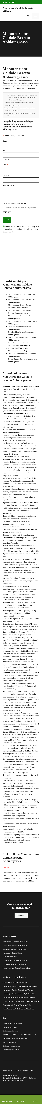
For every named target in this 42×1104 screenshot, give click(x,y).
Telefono (6, 175)
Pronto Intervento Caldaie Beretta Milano (17, 968)
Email (5, 165)
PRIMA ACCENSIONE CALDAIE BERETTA (19, 1035)
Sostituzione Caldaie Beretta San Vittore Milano (19, 997)
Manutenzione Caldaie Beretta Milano (15, 942)
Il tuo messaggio (9, 185)
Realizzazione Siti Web (19, 1078)
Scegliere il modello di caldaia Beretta (15, 1038)
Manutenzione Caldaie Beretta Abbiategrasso (20, 873)
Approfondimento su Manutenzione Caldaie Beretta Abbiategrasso (20, 109)
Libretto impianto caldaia (11, 1050)
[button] (28, 16)
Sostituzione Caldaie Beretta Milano (15, 964)
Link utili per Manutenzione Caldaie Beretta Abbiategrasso (20, 114)
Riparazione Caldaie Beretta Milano (15, 949)
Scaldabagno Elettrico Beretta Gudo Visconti (18, 990)
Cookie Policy (28, 1070)
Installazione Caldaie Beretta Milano (15, 960)
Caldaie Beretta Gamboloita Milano (15, 982)
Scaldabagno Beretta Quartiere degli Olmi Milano (19, 994)
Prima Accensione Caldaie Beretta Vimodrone (18, 1009)
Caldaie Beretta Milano (10, 957)
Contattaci (21, 915)
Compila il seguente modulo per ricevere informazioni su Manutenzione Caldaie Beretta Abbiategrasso (23, 97)
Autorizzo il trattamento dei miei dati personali (20, 208)
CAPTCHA (7, 212)
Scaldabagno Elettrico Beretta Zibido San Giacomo (20, 986)
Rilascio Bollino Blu (9, 1042)
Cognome (6, 159)
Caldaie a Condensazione (11, 1046)
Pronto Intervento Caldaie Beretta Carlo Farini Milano (21, 1001)
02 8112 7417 (10, 2)
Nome (5, 150)
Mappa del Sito (8, 1070)
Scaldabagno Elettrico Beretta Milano (15, 945)
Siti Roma (32, 1078)
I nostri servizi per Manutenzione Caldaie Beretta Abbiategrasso (19, 104)
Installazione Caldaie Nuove (12, 1023)
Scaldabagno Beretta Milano (12, 953)
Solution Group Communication (14, 1080)
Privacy (18, 1070)
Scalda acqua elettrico (10, 1027)
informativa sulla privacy (17, 203)
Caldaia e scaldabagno (10, 1031)
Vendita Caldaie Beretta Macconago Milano (17, 1005)
